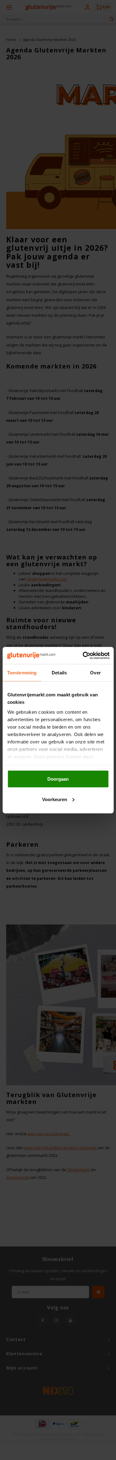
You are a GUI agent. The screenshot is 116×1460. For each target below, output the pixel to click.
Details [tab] (59, 672)
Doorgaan (58, 779)
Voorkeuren (54, 799)
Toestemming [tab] (22, 672)
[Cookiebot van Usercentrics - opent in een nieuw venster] (83, 655)
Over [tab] (95, 672)
